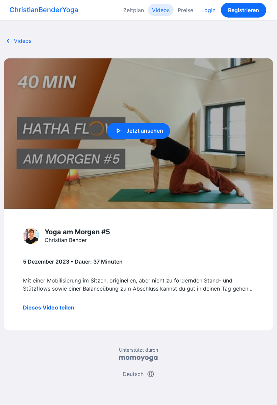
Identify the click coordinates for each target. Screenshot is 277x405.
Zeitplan (133, 10)
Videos (161, 10)
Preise (185, 10)
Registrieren (243, 10)
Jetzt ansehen (138, 131)
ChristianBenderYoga (43, 10)
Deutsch (139, 374)
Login (208, 10)
